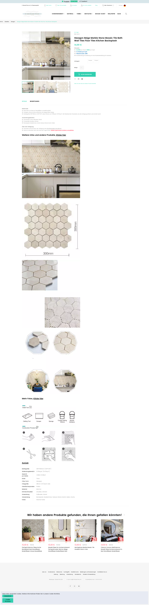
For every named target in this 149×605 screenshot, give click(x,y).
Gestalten (7, 21)
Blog (96, 5)
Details (24, 101)
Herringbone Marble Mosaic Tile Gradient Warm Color (84, 548)
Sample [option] (90, 60)
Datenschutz (59, 572)
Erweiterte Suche (75, 572)
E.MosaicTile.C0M (58, 579)
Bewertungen (34, 101)
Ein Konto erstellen (87, 5)
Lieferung (56, 574)
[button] (122, 5)
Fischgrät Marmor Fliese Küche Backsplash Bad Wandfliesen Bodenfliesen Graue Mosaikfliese (32, 549)
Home (1, 21)
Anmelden (74, 5)
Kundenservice (51, 572)
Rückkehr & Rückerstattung (89, 574)
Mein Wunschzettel (62, 5)
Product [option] (96, 60)
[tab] (24, 101)
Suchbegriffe (66, 572)
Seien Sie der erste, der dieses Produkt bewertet (85, 83)
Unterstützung (70, 574)
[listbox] (93, 61)
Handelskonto (78, 574)
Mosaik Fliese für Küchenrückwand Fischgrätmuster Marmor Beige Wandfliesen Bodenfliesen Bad (59, 549)
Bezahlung (62, 574)
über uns (44, 572)
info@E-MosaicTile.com (75, 579)
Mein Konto (48, 5)
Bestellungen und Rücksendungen (88, 572)
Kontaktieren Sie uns (102, 572)
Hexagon (13, 21)
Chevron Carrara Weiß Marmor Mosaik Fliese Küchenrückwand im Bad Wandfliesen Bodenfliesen (111, 549)
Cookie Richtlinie (8, 600)
